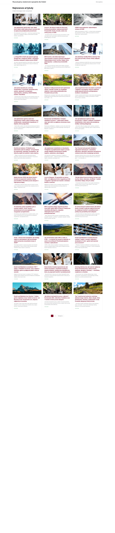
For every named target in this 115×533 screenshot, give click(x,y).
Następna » (60, 315)
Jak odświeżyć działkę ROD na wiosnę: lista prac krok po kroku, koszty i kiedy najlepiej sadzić (87, 58)
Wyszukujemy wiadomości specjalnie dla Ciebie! (29, 2)
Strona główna (99, 2)
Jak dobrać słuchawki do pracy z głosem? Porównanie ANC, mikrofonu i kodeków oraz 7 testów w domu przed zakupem (57, 298)
